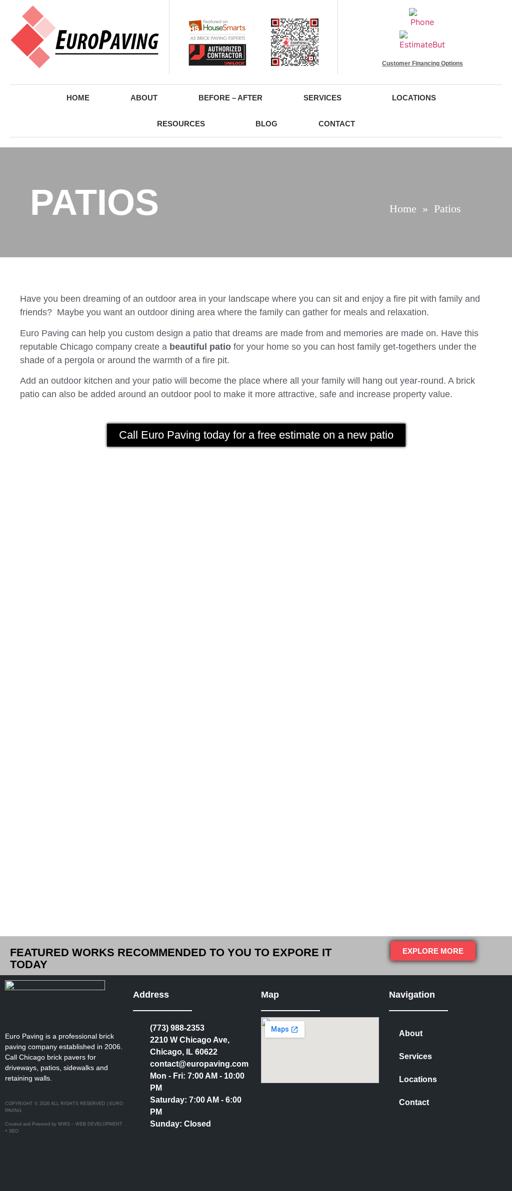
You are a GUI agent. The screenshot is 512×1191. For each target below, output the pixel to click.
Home (78, 97)
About (144, 97)
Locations (414, 97)
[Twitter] (142, 1144)
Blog (267, 123)
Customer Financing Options (422, 63)
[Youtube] (142, 1162)
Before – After (230, 97)
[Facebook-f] (183, 1144)
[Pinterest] (203, 1144)
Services (323, 97)
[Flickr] (224, 1144)
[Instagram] (163, 1144)
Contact (336, 123)
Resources (181, 123)
